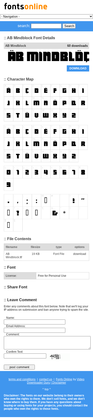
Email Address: (16, 326)
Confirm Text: (14, 351)
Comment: (13, 334)
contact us (45, 379)
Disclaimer (59, 382)
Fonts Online (64, 379)
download (79, 254)
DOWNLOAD (78, 68)
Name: (10, 317)
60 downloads (77, 46)
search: (24, 26)
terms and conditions (22, 379)
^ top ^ (46, 389)
